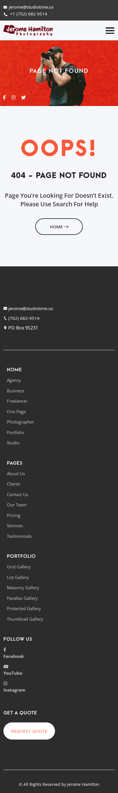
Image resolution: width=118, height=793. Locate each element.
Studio (13, 443)
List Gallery (18, 577)
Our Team (17, 505)
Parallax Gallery (22, 598)
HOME (56, 226)
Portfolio (15, 432)
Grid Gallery (19, 567)
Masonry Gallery (23, 587)
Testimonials (19, 536)
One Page (16, 411)
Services (15, 525)
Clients (13, 484)
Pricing (13, 515)
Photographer (20, 422)
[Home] (28, 30)
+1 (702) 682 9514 (28, 14)
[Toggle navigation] (110, 30)
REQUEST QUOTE (29, 731)
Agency (14, 380)
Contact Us (17, 494)
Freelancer (17, 401)
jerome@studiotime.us (31, 7)
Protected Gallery (24, 608)
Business (15, 390)
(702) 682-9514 (23, 318)
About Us (16, 473)
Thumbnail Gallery (25, 619)
